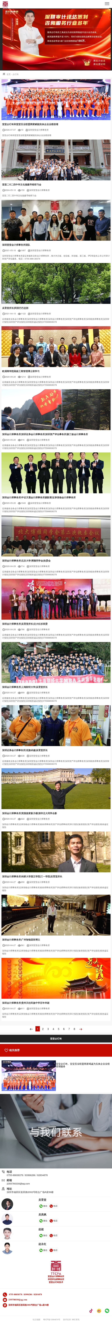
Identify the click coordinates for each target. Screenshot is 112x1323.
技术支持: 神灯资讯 (71, 1319)
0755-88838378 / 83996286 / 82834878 (27, 1175)
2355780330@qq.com (18, 1183)
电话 (55, 1205)
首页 (9, 74)
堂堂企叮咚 (56, 1038)
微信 (45, 1205)
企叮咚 (16, 74)
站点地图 (36, 1319)
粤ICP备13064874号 (51, 1319)
